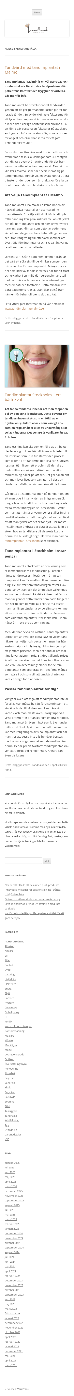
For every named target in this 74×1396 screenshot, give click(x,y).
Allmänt (9, 946)
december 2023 (14, 1280)
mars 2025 (11, 1219)
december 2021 (14, 1351)
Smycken (10, 1092)
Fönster (9, 998)
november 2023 (14, 1285)
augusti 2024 (12, 1252)
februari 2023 (12, 1313)
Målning (9, 1040)
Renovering (11, 1068)
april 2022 (10, 1337)
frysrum (9, 1002)
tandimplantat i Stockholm (22, 541)
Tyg (7, 1125)
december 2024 (14, 1233)
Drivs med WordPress (17, 1389)
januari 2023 (12, 1318)
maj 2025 (10, 1214)
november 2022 (14, 1327)
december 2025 (14, 1191)
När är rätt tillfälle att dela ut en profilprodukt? (32, 885)
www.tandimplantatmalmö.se (24, 308)
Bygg (7, 969)
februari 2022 (12, 1341)
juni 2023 (10, 1299)
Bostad (9, 965)
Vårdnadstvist (13, 1134)
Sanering (10, 1082)
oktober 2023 (12, 1290)
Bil (6, 955)
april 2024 (10, 1271)
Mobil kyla (11, 1045)
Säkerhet (10, 1073)
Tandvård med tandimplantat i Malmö (32, 70)
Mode (8, 1050)
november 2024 (14, 1238)
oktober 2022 (12, 1332)
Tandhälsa (38, 318)
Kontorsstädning (14, 1031)
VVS (7, 1139)
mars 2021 (11, 1365)
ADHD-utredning (14, 941)
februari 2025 (12, 1224)
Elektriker (10, 984)
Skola (8, 1087)
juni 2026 (10, 1172)
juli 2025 (9, 1210)
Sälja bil (9, 1078)
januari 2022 (12, 1346)
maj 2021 (10, 1356)
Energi (8, 988)
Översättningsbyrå (16, 1064)
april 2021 (10, 1360)
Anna (8, 769)
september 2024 (14, 1247)
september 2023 (14, 1294)
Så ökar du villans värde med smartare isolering (32, 899)
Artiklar (9, 951)
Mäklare (9, 1035)
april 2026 (10, 1181)
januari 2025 (12, 1228)
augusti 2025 (12, 1205)
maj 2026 (10, 1177)
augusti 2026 (12, 1163)
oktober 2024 (12, 1243)
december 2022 (14, 1323)
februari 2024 (12, 1276)
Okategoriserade (14, 1054)
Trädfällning (12, 1120)
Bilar (7, 960)
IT (6, 1017)
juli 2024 (9, 1257)
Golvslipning (12, 1012)
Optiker (9, 1059)
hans (17, 322)
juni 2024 (10, 1261)
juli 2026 (9, 1167)
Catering (10, 974)
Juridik (8, 1021)
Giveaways (11, 1007)
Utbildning (11, 1130)
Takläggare (11, 1111)
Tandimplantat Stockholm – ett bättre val (33, 397)
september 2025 (14, 1200)
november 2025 (14, 1195)
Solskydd (10, 1097)
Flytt (7, 993)
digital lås (10, 979)
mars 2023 (11, 1308)
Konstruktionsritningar (18, 1026)
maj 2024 (10, 1266)
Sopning (9, 1101)
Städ (7, 1106)
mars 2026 (11, 1186)
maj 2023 (10, 1304)
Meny (37, 12)
